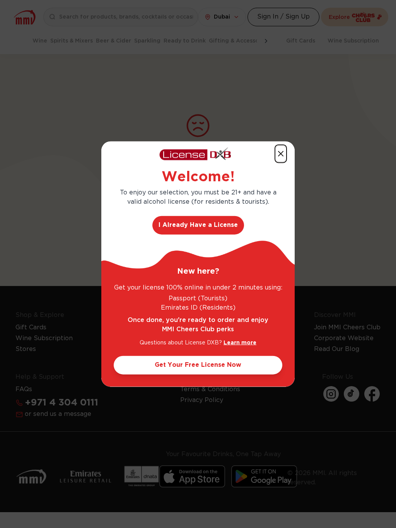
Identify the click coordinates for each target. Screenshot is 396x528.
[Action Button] (280, 154)
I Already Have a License (198, 225)
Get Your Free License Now (198, 365)
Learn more (240, 342)
